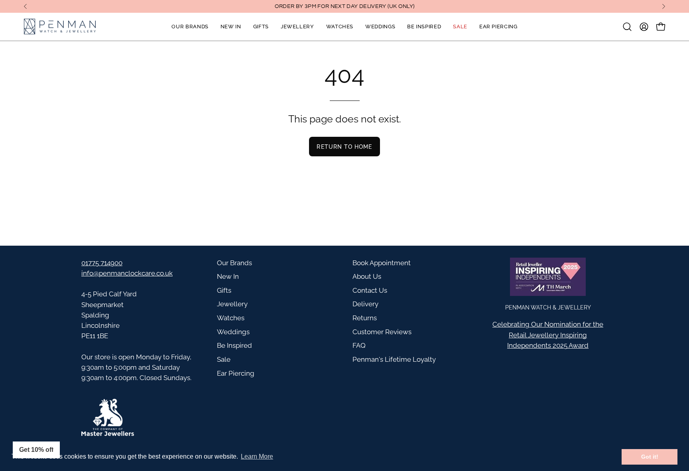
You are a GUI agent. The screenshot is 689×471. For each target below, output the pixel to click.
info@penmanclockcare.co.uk (127, 273)
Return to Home (344, 146)
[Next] (663, 6)
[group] (344, 6)
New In (228, 276)
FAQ (359, 345)
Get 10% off (36, 449)
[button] (627, 26)
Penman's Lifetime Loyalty (394, 359)
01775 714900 (101, 263)
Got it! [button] (649, 456)
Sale (223, 359)
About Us (366, 276)
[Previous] (25, 6)
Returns (364, 318)
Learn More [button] (257, 456)
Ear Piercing (235, 373)
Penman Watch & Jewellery (548, 307)
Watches (230, 318)
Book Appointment (381, 263)
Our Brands (234, 263)
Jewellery (232, 304)
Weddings (233, 332)
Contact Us (369, 290)
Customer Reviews (381, 332)
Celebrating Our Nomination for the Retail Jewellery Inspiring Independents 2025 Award (547, 334)
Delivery (365, 304)
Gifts (224, 290)
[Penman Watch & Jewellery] (60, 27)
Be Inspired (234, 345)
